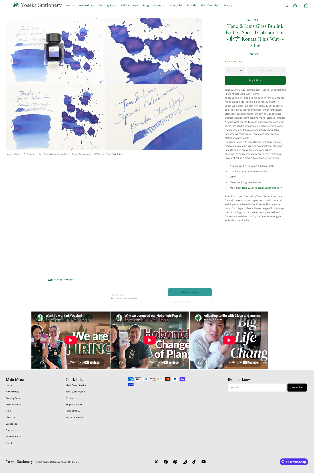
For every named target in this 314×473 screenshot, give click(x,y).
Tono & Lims (255, 20)
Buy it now (255, 80)
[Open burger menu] (7, 5)
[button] (286, 5)
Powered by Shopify (70, 462)
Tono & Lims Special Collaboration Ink (262, 187)
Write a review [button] (190, 292)
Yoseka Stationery (51, 462)
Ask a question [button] (181, 301)
